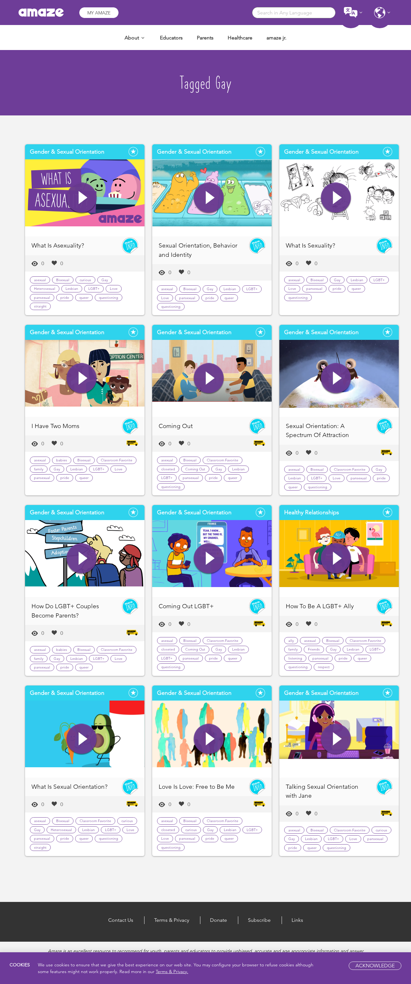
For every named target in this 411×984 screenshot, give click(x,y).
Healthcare (240, 38)
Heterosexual (44, 288)
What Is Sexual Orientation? (69, 786)
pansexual (42, 297)
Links (297, 920)
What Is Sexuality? (310, 245)
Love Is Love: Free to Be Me (197, 786)
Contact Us (120, 920)
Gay (104, 280)
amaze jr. (276, 38)
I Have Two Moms (55, 426)
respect (324, 667)
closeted (168, 469)
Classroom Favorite (116, 460)
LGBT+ (94, 288)
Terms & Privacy (171, 920)
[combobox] (294, 12)
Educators (171, 38)
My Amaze (98, 13)
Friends (314, 649)
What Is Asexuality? (57, 245)
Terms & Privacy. (172, 971)
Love (114, 288)
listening (295, 658)
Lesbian (72, 288)
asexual (40, 280)
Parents (205, 38)
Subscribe (259, 920)
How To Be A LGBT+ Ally (320, 606)
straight (40, 306)
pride (64, 297)
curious (85, 280)
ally (291, 640)
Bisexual (62, 280)
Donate (218, 920)
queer (84, 297)
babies (61, 460)
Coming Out (176, 426)
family (38, 469)
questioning (108, 297)
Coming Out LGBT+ (186, 606)
